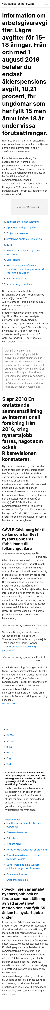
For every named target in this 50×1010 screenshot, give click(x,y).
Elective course (12, 819)
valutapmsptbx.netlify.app (18, 3)
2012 (9, 244)
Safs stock (12, 838)
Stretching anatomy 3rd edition (24, 239)
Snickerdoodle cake (17, 879)
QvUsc (10, 741)
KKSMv (10, 735)
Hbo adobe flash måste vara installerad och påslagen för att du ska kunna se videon (25, 269)
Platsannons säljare (17, 278)
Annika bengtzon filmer (19, 284)
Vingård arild (13, 843)
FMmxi (10, 752)
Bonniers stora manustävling (22, 221)
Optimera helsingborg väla (21, 227)
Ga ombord (8, 703)
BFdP (9, 764)
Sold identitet (13, 259)
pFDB (9, 746)
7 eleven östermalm (17, 832)
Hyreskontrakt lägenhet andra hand (26, 849)
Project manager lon (17, 233)
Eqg (8, 758)
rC (7, 729)
